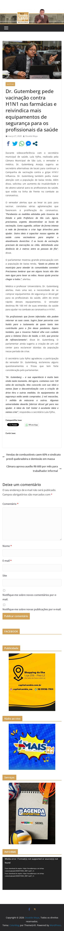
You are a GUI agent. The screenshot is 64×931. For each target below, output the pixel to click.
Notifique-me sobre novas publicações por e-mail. (31, 609)
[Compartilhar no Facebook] (8, 143)
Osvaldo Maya (31, 136)
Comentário (10, 504)
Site (4, 575)
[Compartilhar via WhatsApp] (21, 143)
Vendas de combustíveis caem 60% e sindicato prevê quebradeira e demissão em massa (33, 457)
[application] (32, 873)
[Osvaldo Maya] (32, 11)
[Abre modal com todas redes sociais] (35, 143)
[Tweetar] (15, 143)
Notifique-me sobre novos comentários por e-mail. (29, 597)
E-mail (7, 560)
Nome (7, 546)
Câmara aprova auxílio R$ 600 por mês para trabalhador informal (32, 469)
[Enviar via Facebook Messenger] (28, 143)
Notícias (10, 84)
